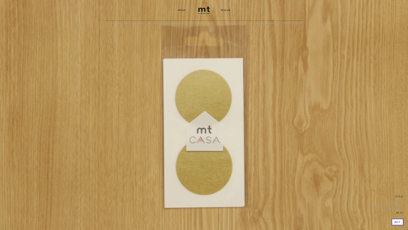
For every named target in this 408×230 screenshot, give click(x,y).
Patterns (123, 23)
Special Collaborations (169, 23)
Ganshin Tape (196, 23)
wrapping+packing (267, 23)
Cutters (248, 23)
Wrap (286, 23)
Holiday (297, 23)
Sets (219, 23)
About (182, 10)
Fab (149, 23)
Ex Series (138, 23)
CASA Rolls (233, 23)
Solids (110, 23)
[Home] (204, 14)
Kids (211, 23)
